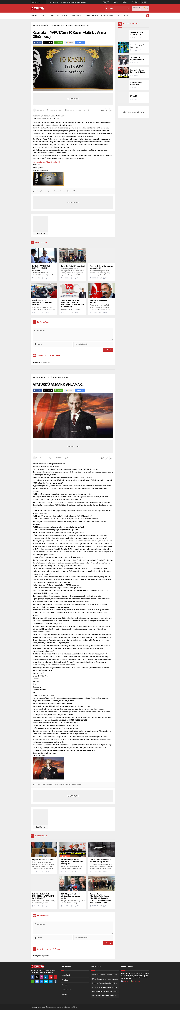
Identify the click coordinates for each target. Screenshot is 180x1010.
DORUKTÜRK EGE (46, 25)
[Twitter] (37, 977)
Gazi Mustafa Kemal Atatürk (63, 784)
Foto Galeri (65, 980)
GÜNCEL (43, 377)
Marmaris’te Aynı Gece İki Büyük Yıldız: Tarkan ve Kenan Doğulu (67, 2)
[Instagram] (41, 977)
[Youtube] (50, 977)
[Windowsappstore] (50, 981)
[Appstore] (41, 981)
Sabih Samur (40, 110)
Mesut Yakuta (73, 191)
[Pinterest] (55, 977)
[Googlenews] (37, 981)
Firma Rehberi (66, 990)
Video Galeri (66, 975)
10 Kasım (37, 191)
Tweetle (49, 42)
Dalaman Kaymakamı (47, 191)
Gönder (60, 42)
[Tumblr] (55, 981)
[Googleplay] (46, 981)
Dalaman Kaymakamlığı (61, 191)
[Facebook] (32, 977)
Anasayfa (35, 25)
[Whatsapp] (32, 981)
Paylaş (39, 42)
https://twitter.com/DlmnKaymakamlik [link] (47, 162)
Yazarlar (65, 985)
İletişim (64, 995)
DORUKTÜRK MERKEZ (47, 784)
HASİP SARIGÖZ (77, 784)
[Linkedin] (46, 977)
